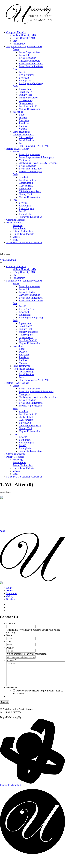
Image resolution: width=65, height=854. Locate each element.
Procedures (24, 46)
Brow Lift (24, 77)
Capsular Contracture (29, 60)
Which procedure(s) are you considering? (26, 653)
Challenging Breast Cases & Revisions (38, 163)
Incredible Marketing (10, 785)
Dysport (23, 117)
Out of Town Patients (23, 234)
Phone (10, 647)
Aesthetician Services (23, 134)
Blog (15, 239)
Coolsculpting (26, 182)
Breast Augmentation (29, 52)
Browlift (23, 202)
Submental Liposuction (30, 217)
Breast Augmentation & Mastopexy (36, 157)
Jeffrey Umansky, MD (24, 38)
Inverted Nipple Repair (30, 171)
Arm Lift (23, 177)
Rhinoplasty (25, 80)
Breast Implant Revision (31, 66)
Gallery (17, 148)
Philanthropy (19, 43)
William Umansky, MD (24, 35)
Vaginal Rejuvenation (29, 109)
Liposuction (25, 89)
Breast (16, 49)
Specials (15, 219)
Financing (18, 225)
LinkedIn (10, 623)
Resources (15, 222)
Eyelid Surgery (26, 75)
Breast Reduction (27, 57)
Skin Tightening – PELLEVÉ (34, 146)
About (9, 590)
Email (9, 641)
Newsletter (11, 687)
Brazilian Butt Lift (28, 106)
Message (11, 660)
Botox (22, 114)
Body (15, 86)
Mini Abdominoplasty (30, 191)
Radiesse (23, 126)
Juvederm (24, 123)
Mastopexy (24, 160)
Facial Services (26, 140)
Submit (4, 702)
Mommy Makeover (28, 97)
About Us (16, 32)
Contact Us (24, 242)
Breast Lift (24, 55)
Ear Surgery (25, 205)
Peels (21, 143)
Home (9, 587)
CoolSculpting (26, 100)
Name (10, 635)
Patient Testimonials (22, 231)
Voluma (23, 129)
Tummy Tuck (25, 94)
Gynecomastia (26, 103)
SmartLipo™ (25, 92)
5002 (3, 531)
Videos (16, 236)
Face (15, 69)
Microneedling (26, 137)
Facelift (22, 72)
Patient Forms (19, 228)
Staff (15, 40)
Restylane (24, 120)
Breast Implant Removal (31, 63)
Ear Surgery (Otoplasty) (31, 83)
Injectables (18, 111)
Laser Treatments (21, 131)
